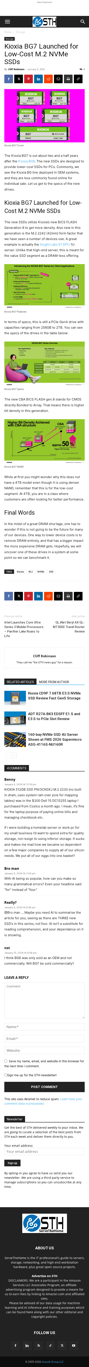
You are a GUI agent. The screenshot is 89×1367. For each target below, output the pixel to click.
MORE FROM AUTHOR (54, 682)
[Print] (68, 79)
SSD (51, 571)
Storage (20, 32)
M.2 (31, 571)
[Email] (58, 79)
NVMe (40, 571)
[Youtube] (73, 1345)
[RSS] (38, 1345)
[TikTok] (50, 1345)
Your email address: (18, 1146)
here (29, 1312)
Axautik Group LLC (53, 1362)
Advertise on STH (44, 1276)
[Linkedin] (38, 79)
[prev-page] (7, 755)
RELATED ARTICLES (20, 682)
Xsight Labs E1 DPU (55, 244)
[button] (7, 22)
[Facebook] (8, 79)
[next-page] (14, 755)
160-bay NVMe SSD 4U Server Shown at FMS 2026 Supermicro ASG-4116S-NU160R (55, 739)
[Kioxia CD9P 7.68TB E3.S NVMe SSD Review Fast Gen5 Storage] (15, 698)
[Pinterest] (28, 79)
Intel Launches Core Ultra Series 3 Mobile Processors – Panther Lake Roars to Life (23, 629)
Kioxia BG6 (26, 161)
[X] (18, 79)
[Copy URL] (78, 79)
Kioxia (20, 571)
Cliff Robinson (16, 69)
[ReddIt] (48, 79)
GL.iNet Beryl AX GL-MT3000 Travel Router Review (69, 626)
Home (8, 32)
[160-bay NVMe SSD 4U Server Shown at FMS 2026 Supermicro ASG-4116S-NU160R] (15, 739)
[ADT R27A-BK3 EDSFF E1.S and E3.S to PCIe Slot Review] (15, 718)
